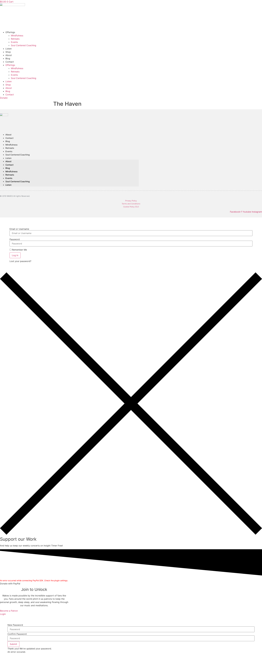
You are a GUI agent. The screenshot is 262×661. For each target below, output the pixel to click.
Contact (9, 61)
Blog (7, 58)
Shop (8, 52)
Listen (8, 48)
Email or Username (19, 229)
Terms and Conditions (131, 204)
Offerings (10, 32)
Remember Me (19, 250)
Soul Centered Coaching (23, 45)
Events (14, 42)
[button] (13, 644)
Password (15, 239)
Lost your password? (20, 261)
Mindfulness (17, 35)
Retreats (15, 38)
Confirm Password (17, 634)
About (8, 55)
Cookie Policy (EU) (131, 207)
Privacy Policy (131, 201)
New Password (15, 625)
